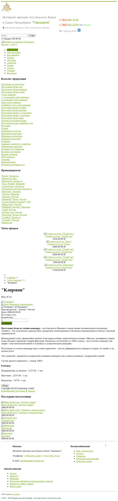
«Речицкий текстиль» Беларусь (16, 189)
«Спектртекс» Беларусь (12, 186)
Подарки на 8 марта (11, 151)
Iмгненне (5, 436)
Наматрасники (8, 162)
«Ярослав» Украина (11, 191)
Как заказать (13, 55)
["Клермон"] (7, 307)
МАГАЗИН (12, 50)
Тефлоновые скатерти (12, 146)
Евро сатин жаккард (11, 102)
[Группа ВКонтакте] (79, 31)
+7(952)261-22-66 (32, 456)
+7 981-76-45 (68, 20)
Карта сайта (15, 486)
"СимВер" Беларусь (11, 217)
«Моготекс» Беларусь (11, 181)
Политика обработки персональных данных (31, 481)
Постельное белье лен (12, 87)
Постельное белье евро (12, 118)
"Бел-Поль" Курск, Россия (14, 215)
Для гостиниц (14, 52)
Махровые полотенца (11, 136)
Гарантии (11, 63)
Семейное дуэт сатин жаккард (16, 105)
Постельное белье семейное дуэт (17, 123)
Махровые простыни (11, 133)
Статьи (10, 68)
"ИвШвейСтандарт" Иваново (15, 207)
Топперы (5, 159)
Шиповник (6, 428)
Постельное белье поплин (14, 110)
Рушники (5, 141)
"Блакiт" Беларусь (10, 176)
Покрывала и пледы (11, 131)
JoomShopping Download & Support (18, 391)
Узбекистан (6, 222)
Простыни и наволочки (12, 84)
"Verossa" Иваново (10, 194)
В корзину (29, 42)
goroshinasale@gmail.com (32, 460)
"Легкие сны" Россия (11, 212)
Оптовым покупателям (87, 458)
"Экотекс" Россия (9, 196)
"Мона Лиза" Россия (11, 204)
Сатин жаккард (8, 94)
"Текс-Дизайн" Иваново (13, 183)
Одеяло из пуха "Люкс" (59, 244)
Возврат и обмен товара (21, 484)
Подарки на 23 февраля (12, 149)
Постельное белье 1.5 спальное (16, 113)
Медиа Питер (15, 494)
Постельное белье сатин (13, 92)
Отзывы (11, 70)
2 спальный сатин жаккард (14, 100)
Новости (14, 476)
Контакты (12, 73)
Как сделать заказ (84, 451)
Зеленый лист (8, 420)
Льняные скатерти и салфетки (16, 144)
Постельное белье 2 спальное (15, 115)
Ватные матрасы (9, 154)
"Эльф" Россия (8, 209)
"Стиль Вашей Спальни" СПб (16, 202)
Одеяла (4, 128)
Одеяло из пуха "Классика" (59, 267)
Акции (10, 65)
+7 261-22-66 (68, 24)
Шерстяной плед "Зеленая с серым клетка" (22, 412)
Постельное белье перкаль (14, 89)
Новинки (14, 478)
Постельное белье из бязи (13, 107)
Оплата (10, 57)
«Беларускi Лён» (9, 178)
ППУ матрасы (8, 157)
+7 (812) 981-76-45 (51, 456)
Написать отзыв (84, 461)
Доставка (11, 60)
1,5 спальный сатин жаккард (15, 97)
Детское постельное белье (13, 120)
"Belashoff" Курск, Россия (13, 199)
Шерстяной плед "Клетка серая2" (17, 405)
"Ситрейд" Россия (10, 220)
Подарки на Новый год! (13, 164)
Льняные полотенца (11, 139)
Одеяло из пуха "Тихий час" (59, 236)
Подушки (6, 126)
